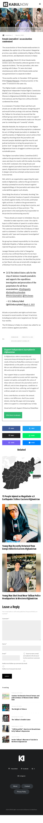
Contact (27, 786)
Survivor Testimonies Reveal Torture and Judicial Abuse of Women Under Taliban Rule (25, 698)
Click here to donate (13, 415)
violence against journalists (20, 341)
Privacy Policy (21, 792)
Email (4, 653)
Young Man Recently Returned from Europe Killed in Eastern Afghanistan (19, 547)
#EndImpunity (25, 289)
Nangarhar (15, 337)
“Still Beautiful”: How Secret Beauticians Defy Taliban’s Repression (26, 730)
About (15, 786)
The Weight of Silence (19, 709)
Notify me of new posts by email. (11, 669)
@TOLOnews (28, 295)
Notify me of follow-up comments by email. (14, 663)
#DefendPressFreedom (15, 292)
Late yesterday (7, 60)
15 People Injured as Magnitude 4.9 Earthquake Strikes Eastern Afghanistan (21, 498)
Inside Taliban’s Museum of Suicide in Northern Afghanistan (25, 741)
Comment (5, 618)
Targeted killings (28, 337)
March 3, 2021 (29, 304)
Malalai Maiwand (12, 81)
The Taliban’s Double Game (21, 720)
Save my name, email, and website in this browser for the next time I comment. (31, 656)
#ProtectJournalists (14, 295)
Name (4, 644)
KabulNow (9, 35)
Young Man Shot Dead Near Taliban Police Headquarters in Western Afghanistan (21, 597)
